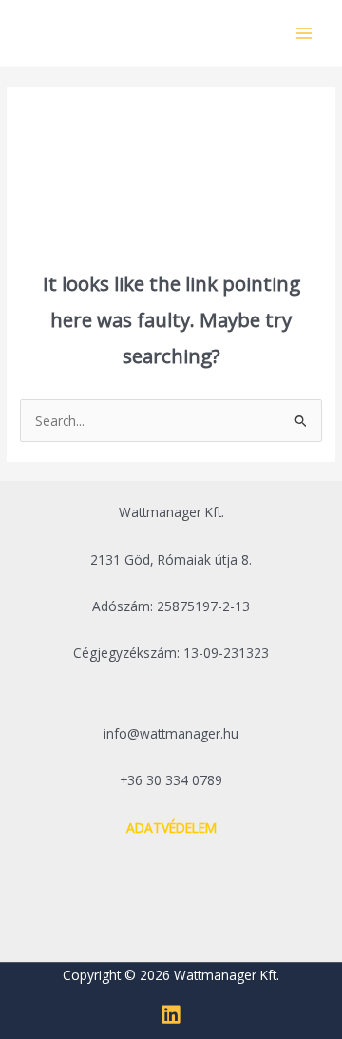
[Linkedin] (171, 1014)
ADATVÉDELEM (171, 827)
